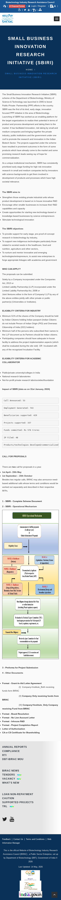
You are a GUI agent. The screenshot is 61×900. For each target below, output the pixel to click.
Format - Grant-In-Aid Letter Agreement (22, 683)
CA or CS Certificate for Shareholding (21, 732)
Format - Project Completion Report (20, 725)
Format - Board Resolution (15, 714)
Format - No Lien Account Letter (18, 717)
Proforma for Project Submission (21, 667)
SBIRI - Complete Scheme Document (23, 501)
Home (29, 70)
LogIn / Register (38, 6)
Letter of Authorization (13, 729)
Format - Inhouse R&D (13, 721)
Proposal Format (18, 6)
